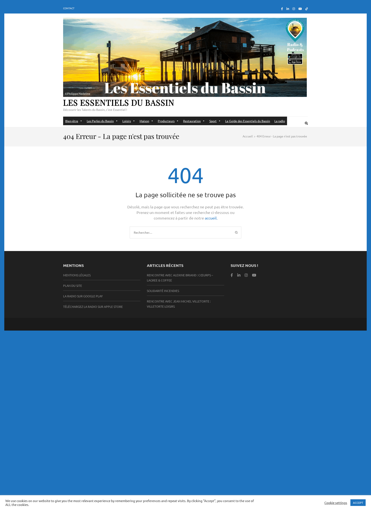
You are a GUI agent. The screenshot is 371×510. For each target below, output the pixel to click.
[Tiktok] (306, 9)
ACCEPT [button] (358, 502)
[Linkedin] (238, 275)
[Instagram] (293, 9)
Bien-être (71, 121)
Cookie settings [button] (335, 503)
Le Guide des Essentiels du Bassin (247, 121)
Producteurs (166, 121)
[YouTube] (300, 9)
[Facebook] (282, 9)
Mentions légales (77, 275)
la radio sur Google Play (83, 296)
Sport (213, 121)
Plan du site (72, 285)
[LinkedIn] (287, 9)
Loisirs (126, 121)
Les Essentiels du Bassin (118, 102)
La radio (279, 121)
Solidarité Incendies (163, 291)
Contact (69, 8)
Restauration (192, 121)
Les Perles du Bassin (100, 121)
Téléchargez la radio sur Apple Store (93, 306)
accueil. (211, 218)
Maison (144, 121)
